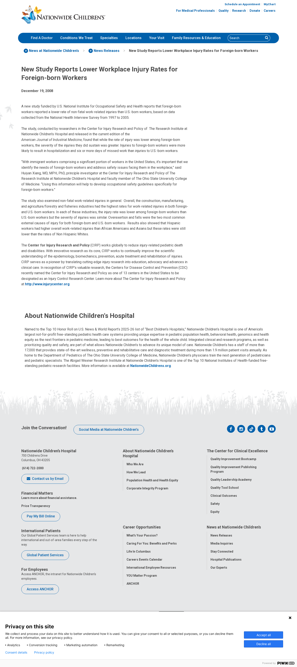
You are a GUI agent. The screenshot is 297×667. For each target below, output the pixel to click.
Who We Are (135, 464)
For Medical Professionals (195, 10)
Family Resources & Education (196, 38)
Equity (214, 511)
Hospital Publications (226, 559)
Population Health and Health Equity (152, 480)
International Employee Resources (151, 567)
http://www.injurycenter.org (47, 284)
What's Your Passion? (142, 535)
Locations (133, 38)
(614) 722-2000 (32, 468)
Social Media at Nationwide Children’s (109, 430)
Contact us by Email (47, 479)
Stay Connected (221, 551)
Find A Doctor (42, 38)
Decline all (263, 644)
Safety (215, 503)
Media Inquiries (221, 543)
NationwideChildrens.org (150, 366)
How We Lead (136, 472)
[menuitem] (41, 38)
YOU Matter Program (142, 575)
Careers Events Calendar (144, 559)
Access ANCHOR (40, 589)
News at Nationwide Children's (234, 527)
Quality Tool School (224, 487)
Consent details (16, 652)
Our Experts (218, 567)
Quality (224, 10)
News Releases (221, 535)
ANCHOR (133, 583)
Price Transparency (35, 506)
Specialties (109, 38)
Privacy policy (44, 652)
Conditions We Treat (76, 38)
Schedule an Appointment (242, 4)
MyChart (269, 4)
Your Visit (156, 38)
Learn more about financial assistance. (49, 498)
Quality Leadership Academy (231, 479)
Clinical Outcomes (223, 495)
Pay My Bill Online (41, 516)
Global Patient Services (45, 555)
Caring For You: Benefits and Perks (152, 543)
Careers (269, 10)
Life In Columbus (139, 551)
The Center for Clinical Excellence (237, 451)
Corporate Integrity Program (147, 488)
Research (239, 10)
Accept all (264, 635)
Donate (255, 10)
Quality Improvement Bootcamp (233, 459)
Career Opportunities (142, 527)
